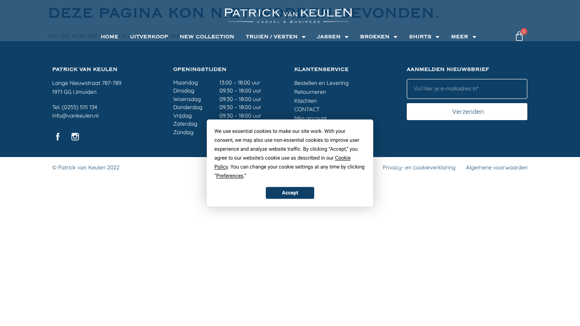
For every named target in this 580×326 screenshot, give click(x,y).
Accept (290, 193)
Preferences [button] (229, 176)
